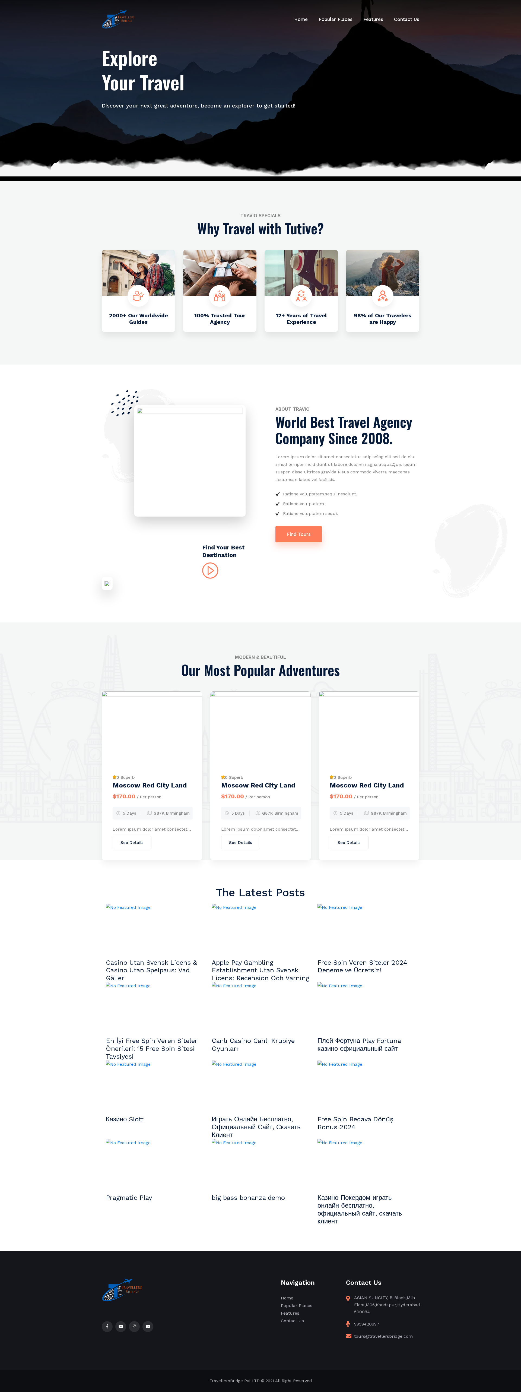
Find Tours (299, 534)
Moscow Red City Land (150, 785)
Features (373, 19)
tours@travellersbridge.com (383, 1336)
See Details (132, 842)
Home (301, 19)
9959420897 (366, 1324)
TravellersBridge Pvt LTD (234, 1380)
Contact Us (406, 19)
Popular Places (335, 19)
